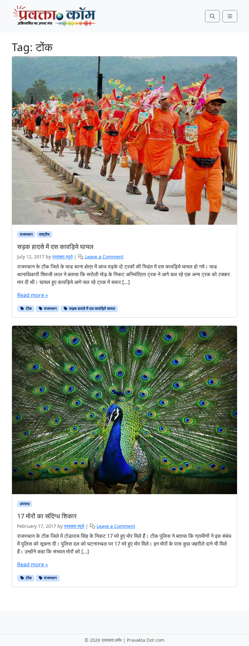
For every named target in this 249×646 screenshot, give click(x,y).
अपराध (25, 503)
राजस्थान (26, 234)
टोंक (28, 308)
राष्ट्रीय (44, 234)
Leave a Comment (104, 257)
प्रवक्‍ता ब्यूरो (62, 257)
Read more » (32, 295)
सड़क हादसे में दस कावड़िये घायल (91, 308)
